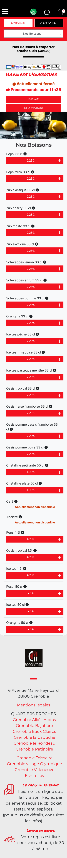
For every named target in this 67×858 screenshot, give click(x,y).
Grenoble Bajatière (34, 725)
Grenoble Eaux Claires (34, 731)
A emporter (48, 22)
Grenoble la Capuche (34, 737)
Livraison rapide (41, 830)
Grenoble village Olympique (34, 763)
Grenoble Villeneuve (34, 769)
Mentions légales (33, 705)
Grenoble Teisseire (34, 758)
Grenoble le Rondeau (34, 743)
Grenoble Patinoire (34, 749)
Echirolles (34, 775)
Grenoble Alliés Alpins (34, 719)
